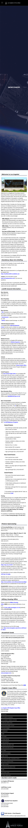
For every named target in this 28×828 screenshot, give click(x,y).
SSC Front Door (5, 772)
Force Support (5, 742)
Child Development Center (8, 725)
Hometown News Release (7, 747)
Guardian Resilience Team (8, 744)
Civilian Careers (6, 728)
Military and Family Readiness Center (10, 758)
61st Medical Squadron (7, 717)
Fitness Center (5, 739)
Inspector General (6, 753)
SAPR (3, 769)
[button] (2, 3)
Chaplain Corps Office (7, 722)
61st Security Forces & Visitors (9, 720)
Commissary (5, 731)
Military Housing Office (7, 761)
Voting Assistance (6, 775)
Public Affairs (5, 764)
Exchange (4, 736)
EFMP (3, 733)
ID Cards (4, 750)
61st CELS (4, 714)
